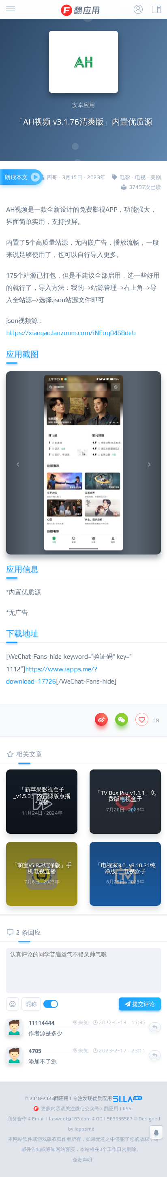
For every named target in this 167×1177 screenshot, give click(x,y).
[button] (17, 463)
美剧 (155, 177)
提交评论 (143, 1004)
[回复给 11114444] (155, 1027)
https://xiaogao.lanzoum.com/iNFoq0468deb (71, 333)
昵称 (31, 1004)
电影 (125, 177)
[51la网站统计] (127, 1098)
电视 (140, 177)
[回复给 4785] (155, 1055)
